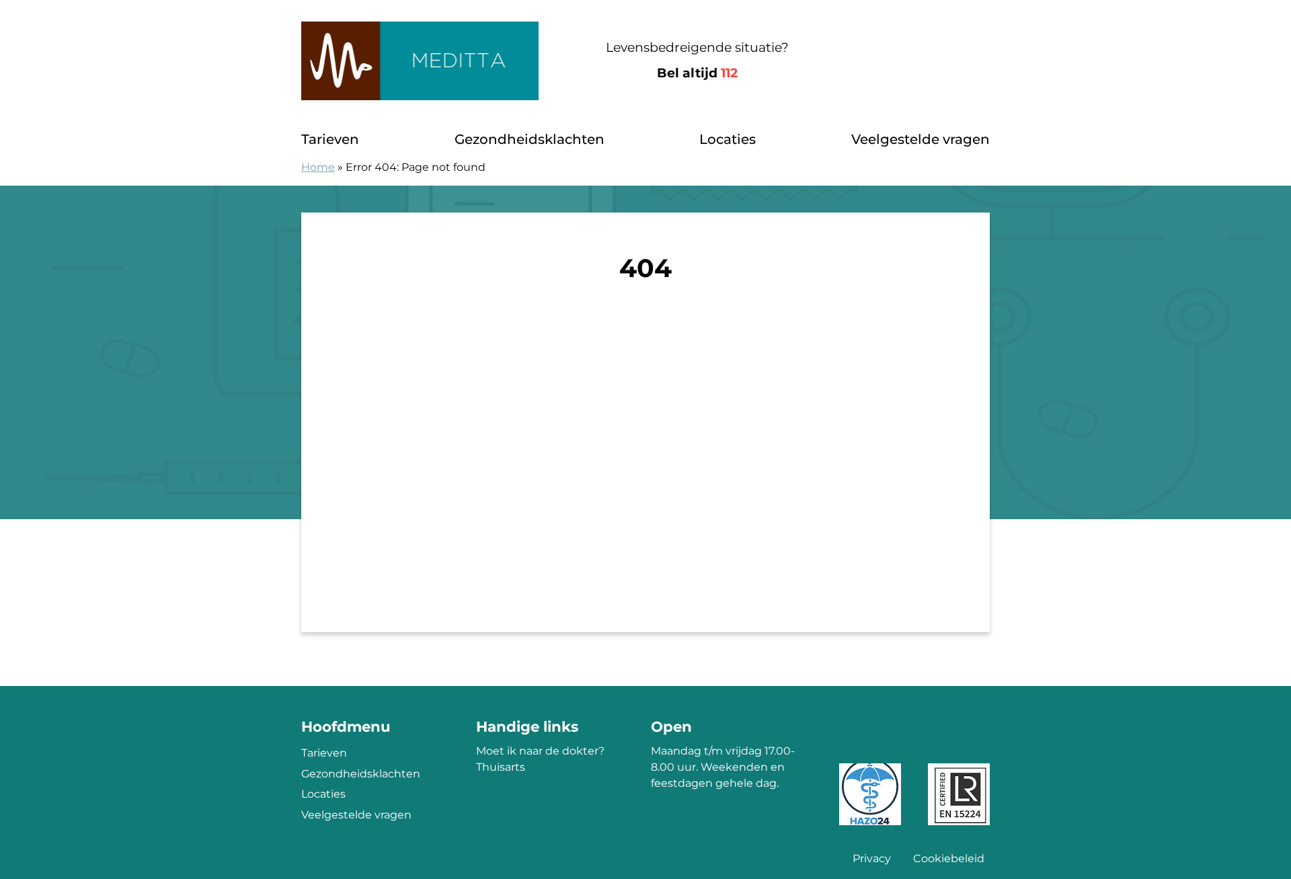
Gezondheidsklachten (529, 139)
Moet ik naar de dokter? (540, 750)
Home (318, 167)
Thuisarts (500, 767)
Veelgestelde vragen (920, 139)
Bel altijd (697, 73)
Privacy (872, 858)
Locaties (727, 139)
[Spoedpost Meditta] (420, 61)
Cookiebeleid (948, 858)
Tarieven (330, 139)
